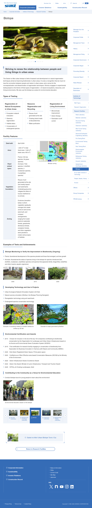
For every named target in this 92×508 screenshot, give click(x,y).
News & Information (56, 468)
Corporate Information (14, 11)
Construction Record (15, 479)
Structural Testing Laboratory (80, 121)
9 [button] (42, 61)
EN (86, 3)
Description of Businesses (77, 89)
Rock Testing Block (81, 146)
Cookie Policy (27, 503)
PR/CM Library (77, 199)
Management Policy (79, 54)
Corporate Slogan (78, 66)
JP (83, 3)
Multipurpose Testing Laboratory (81, 157)
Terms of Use (18, 503)
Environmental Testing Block (81, 142)
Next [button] (67, 43)
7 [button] (38, 61)
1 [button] (28, 61)
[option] (35, 43)
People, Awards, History (80, 178)
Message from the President (78, 30)
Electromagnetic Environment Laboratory (80, 151)
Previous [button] (3, 43)
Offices (75, 187)
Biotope (78, 169)
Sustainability (13, 471)
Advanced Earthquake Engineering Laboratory (82, 134)
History (75, 48)
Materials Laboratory (81, 118)
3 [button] (31, 61)
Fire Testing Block (80, 138)
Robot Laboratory (80, 114)
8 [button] (40, 61)
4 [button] (33, 61)
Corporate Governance (80, 60)
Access (76, 182)
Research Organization (80, 107)
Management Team (79, 43)
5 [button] (35, 61)
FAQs (57, 3)
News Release (77, 83)
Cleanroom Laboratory (81, 125)
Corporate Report (78, 77)
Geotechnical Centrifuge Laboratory (81, 165)
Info (64, 3)
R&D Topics (77, 103)
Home (5, 11)
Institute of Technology (28, 11)
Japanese (53, 477)
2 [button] (29, 61)
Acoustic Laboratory (81, 161)
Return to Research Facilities (36, 449)
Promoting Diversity (78, 71)
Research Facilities (41, 11)
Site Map (52, 475)
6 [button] (37, 61)
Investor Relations (14, 475)
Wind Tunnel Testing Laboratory (81, 129)
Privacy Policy (8, 503)
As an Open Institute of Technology (80, 173)
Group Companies (78, 193)
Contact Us (47, 3)
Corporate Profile (78, 37)
